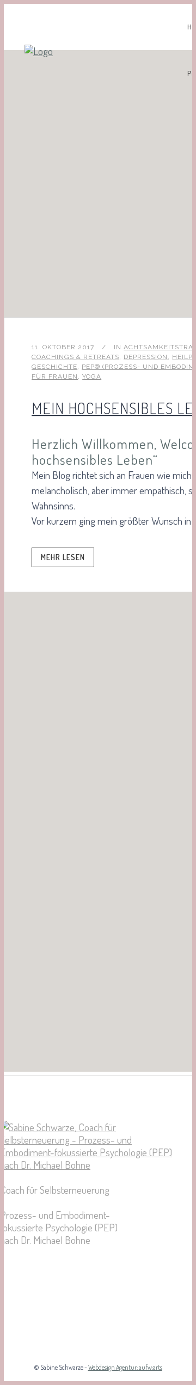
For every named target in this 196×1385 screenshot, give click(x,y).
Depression (146, 357)
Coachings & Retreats (75, 357)
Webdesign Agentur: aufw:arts (125, 1367)
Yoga (91, 376)
